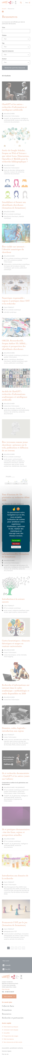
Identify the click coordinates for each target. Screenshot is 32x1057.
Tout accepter (16, 540)
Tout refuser (16, 543)
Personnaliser (16, 547)
